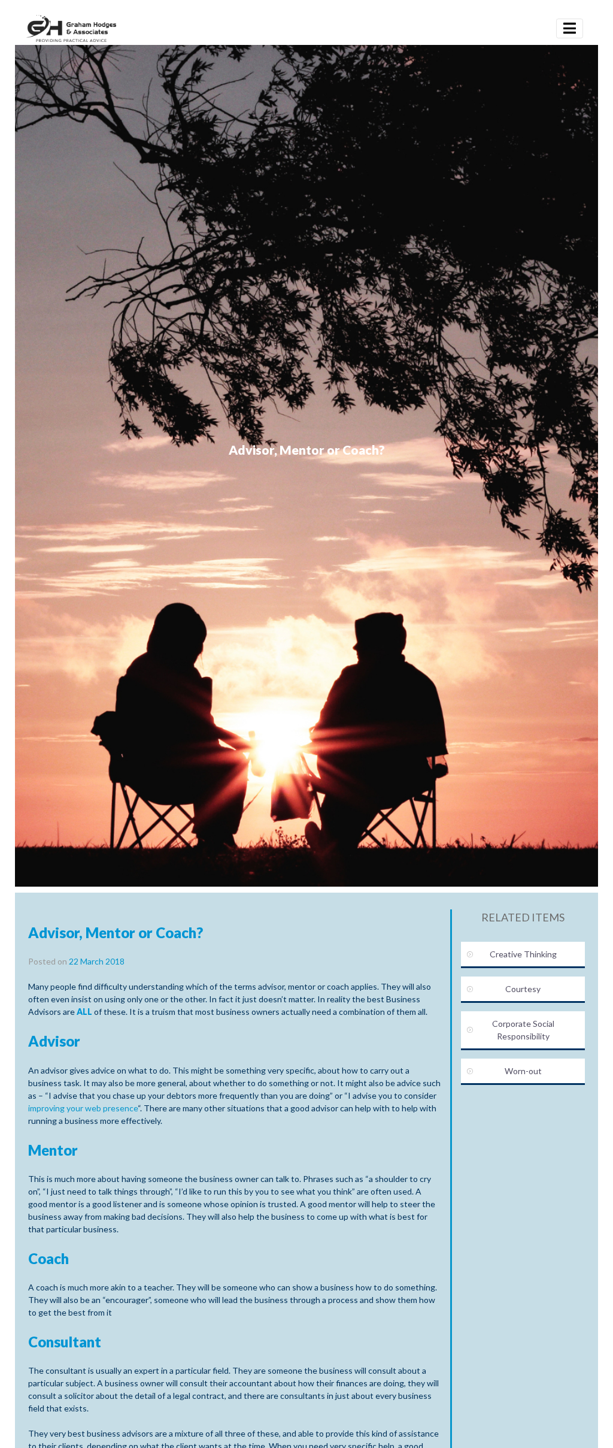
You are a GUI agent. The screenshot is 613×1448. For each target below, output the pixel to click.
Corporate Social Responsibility (523, 1029)
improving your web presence (83, 1108)
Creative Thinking (523, 954)
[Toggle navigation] (569, 28)
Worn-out (523, 1071)
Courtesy (523, 989)
